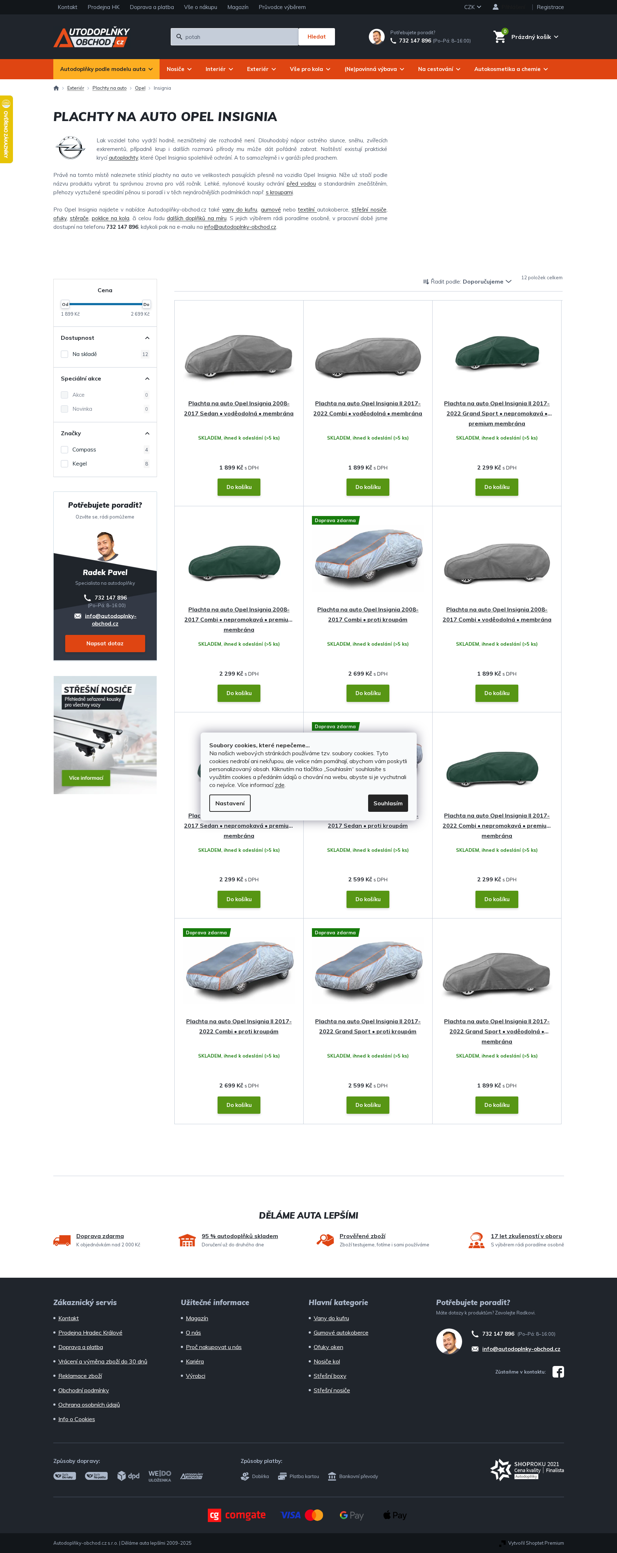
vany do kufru (240, 209)
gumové (271, 209)
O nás (193, 1332)
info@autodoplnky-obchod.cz (240, 226)
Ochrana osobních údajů (89, 1404)
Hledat (317, 36)
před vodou (301, 183)
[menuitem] (106, 69)
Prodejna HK (104, 7)
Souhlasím (388, 803)
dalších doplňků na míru (196, 218)
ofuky (60, 218)
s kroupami (279, 192)
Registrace (550, 7)
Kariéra (195, 1361)
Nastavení (230, 803)
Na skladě (110, 354)
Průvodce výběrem (282, 7)
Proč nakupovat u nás (214, 1346)
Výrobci (195, 1375)
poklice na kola (110, 218)
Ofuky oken (328, 1346)
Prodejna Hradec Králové (90, 1332)
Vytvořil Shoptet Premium (536, 1543)
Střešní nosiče (332, 1390)
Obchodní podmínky (83, 1390)
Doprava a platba (152, 7)
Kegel (110, 463)
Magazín (238, 7)
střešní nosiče (369, 209)
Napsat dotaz (105, 643)
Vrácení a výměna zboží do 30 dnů (102, 1361)
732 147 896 (415, 41)
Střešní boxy (330, 1375)
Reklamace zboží (80, 1375)
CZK (470, 7)
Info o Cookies (76, 1419)
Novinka (110, 408)
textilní (307, 209)
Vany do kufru (331, 1318)
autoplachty (123, 157)
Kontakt (67, 7)
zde (280, 784)
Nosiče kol (327, 1361)
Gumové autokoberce (341, 1332)
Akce (110, 394)
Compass (110, 449)
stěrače (79, 218)
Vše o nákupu (200, 7)
